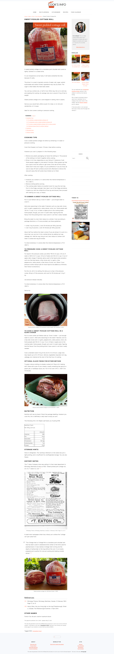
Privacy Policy (33, 645)
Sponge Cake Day (76, 221)
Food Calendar (81, 648)
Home (25, 16)
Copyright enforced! (33, 647)
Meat (29, 16)
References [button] (29, 598)
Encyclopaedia (81, 645)
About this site (33, 644)
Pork (33, 16)
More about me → (80, 47)
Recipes (80, 644)
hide (34, 115)
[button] (40, 468)
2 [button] (25, 606)
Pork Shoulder (38, 16)
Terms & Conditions (33, 648)
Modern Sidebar (83, 102)
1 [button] (25, 601)
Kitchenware (80, 647)
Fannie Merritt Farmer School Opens (80, 200)
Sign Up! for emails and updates (57, 644)
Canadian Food (37, 631)
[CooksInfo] (57, 8)
